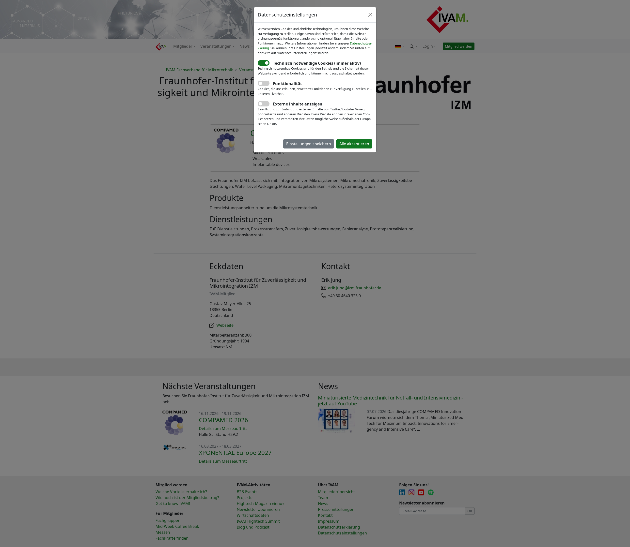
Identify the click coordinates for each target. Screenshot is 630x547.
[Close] (370, 15)
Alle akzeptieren (354, 144)
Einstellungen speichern (308, 144)
